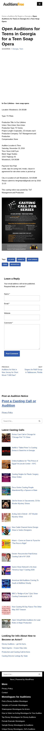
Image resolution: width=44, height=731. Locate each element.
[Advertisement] (22, 79)
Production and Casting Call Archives (16, 652)
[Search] (39, 421)
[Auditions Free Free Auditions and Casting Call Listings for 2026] (13, 4)
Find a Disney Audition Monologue (15, 701)
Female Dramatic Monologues (13, 721)
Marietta (21, 259)
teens (5, 264)
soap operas (32, 259)
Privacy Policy (7, 412)
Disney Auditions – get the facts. (14, 644)
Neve (12, 679)
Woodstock (15, 264)
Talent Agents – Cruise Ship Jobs (14, 648)
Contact (5, 693)
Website (7, 313)
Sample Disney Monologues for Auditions (17, 725)
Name (7, 294)
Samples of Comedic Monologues (15, 705)
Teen (21, 49)
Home (4, 16)
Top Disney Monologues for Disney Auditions (19, 717)
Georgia (28, 16)
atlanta (11, 259)
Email (7, 304)
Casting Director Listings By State (15, 656)
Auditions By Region (15, 16)
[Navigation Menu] (39, 4)
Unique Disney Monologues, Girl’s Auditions (18, 729)
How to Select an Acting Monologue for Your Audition (22, 713)
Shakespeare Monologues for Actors (16, 709)
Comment (8, 323)
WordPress (29, 679)
